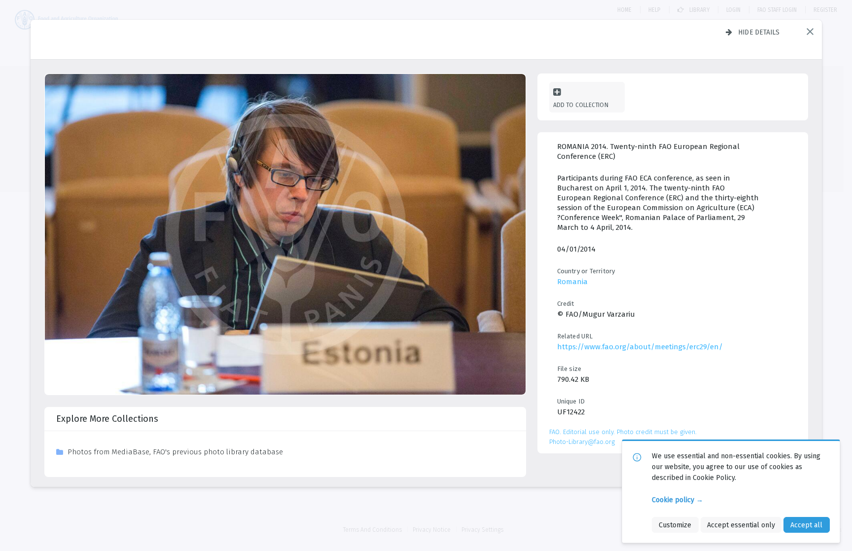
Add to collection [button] (580, 105)
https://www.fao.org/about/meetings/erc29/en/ (640, 346)
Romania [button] (572, 281)
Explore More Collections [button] (107, 418)
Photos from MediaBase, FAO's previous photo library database (175, 451)
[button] (810, 31)
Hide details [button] (759, 32)
